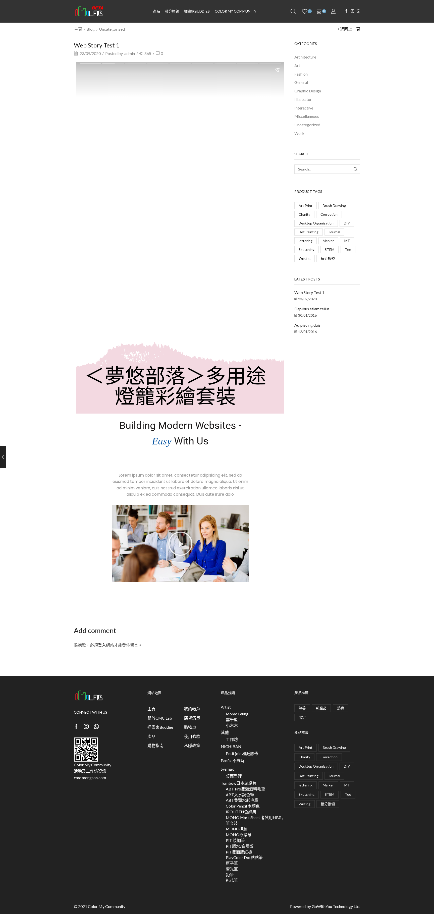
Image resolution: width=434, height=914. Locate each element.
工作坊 (232, 739)
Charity (304, 214)
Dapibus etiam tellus (312, 308)
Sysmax (227, 769)
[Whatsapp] (96, 726)
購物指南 (155, 745)
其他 (225, 732)
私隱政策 (192, 745)
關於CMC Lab (159, 718)
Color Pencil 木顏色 (243, 806)
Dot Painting (308, 232)
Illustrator (303, 99)
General (301, 82)
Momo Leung (237, 713)
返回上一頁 (350, 29)
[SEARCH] (355, 169)
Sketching (306, 249)
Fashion (301, 74)
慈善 (302, 708)
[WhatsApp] (358, 11)
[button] (180, 543)
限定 (302, 717)
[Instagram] (352, 11)
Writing (304, 258)
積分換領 (172, 11)
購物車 (190, 727)
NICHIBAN (231, 746)
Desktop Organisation (316, 223)
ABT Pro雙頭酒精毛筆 (245, 788)
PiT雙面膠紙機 (239, 851)
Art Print (305, 205)
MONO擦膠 (236, 828)
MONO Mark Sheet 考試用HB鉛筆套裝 (254, 820)
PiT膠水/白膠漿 (240, 846)
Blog (90, 29)
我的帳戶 (192, 708)
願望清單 (192, 718)
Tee (348, 249)
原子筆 (232, 863)
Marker (328, 241)
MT (347, 241)
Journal (334, 232)
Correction (329, 214)
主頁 (78, 29)
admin (129, 53)
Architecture (305, 56)
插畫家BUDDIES (197, 11)
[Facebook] (346, 11)
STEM (329, 249)
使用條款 (192, 736)
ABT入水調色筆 (240, 794)
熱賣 (340, 708)
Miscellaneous (306, 116)
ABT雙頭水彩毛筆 (242, 800)
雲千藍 (232, 719)
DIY (347, 223)
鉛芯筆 (232, 880)
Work (299, 133)
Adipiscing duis (307, 325)
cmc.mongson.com (90, 777)
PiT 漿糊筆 (235, 840)
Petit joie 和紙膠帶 (242, 753)
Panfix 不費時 (232, 760)
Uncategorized (112, 29)
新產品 (321, 708)
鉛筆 (230, 874)
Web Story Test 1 (309, 292)
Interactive (303, 107)
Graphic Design (307, 90)
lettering (305, 241)
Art (297, 65)
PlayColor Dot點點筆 (244, 857)
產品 (156, 11)
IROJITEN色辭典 (241, 811)
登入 (102, 645)
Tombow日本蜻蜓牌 (238, 783)
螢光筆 (232, 869)
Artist (226, 707)
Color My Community (235, 11)
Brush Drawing (334, 205)
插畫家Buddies (160, 727)
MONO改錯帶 (238, 834)
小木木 (232, 725)
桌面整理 (234, 776)
